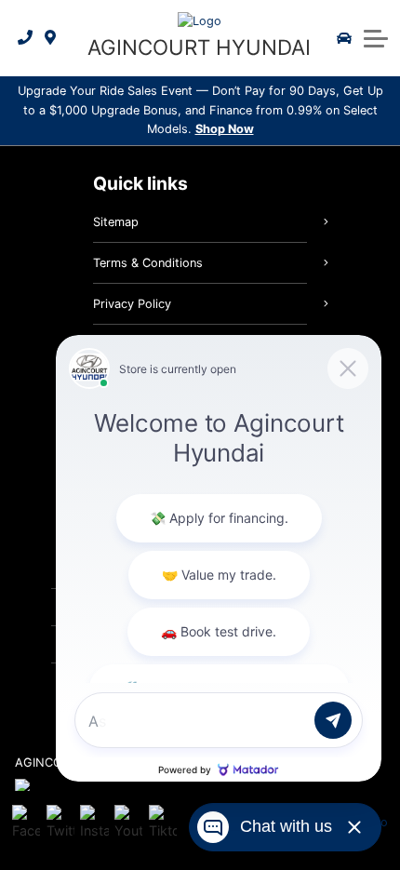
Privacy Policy (132, 304)
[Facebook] (26, 823)
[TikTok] (163, 823)
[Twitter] (60, 823)
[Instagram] (94, 823)
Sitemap (116, 222)
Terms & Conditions (148, 263)
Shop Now (224, 129)
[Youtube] (128, 823)
